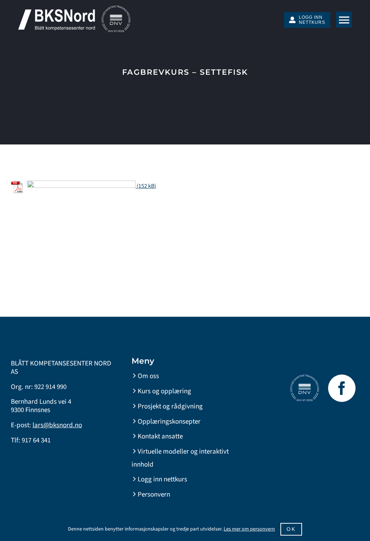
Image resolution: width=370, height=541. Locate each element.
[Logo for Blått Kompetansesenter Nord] (56, 12)
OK (291, 529)
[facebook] (342, 388)
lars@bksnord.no (57, 425)
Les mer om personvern (249, 529)
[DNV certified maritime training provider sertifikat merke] (116, 8)
